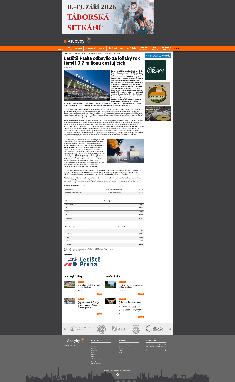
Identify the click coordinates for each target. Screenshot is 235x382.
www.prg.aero (68, 255)
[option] (74, 329)
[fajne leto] (158, 114)
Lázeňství (112, 48)
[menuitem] (60, 48)
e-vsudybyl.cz (67, 345)
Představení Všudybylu (125, 345)
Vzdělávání (131, 48)
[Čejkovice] (157, 93)
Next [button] (170, 329)
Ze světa (69, 48)
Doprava (78, 48)
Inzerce (121, 348)
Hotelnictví (90, 48)
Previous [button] (65, 329)
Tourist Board (155, 48)
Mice (122, 48)
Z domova (59, 48)
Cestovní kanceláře (143, 48)
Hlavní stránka (68, 53)
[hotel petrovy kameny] (155, 70)
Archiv (120, 352)
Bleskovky (121, 346)
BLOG (176, 48)
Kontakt (121, 350)
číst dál (100, 293)
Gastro (101, 48)
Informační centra (166, 48)
